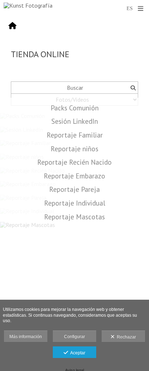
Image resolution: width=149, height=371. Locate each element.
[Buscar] (133, 87)
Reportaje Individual (74, 202)
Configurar (74, 336)
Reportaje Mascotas (74, 216)
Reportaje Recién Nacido (74, 161)
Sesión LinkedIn (74, 121)
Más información (25, 336)
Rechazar (125, 337)
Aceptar (76, 352)
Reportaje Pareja (74, 189)
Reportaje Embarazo (74, 175)
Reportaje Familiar (75, 134)
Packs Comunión (75, 107)
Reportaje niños (74, 148)
